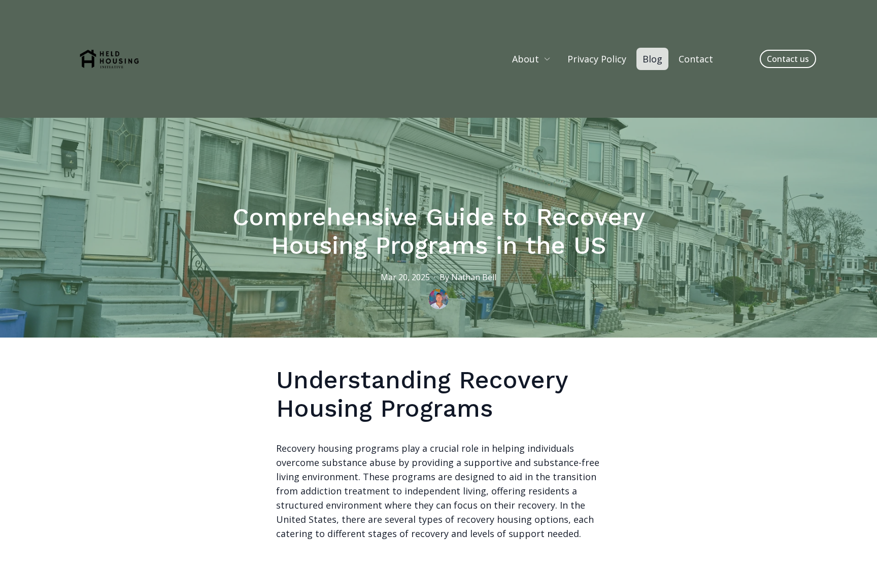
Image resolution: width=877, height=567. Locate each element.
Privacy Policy (596, 59)
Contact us (788, 58)
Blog (652, 59)
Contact (696, 59)
